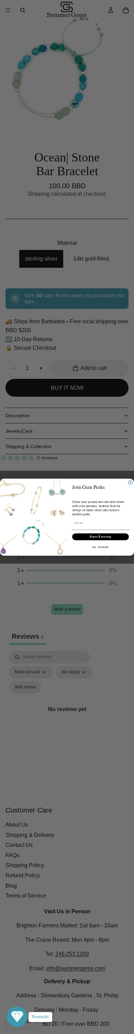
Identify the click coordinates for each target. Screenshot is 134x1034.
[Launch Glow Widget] (17, 1017)
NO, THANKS (100, 547)
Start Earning (100, 536)
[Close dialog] (130, 482)
